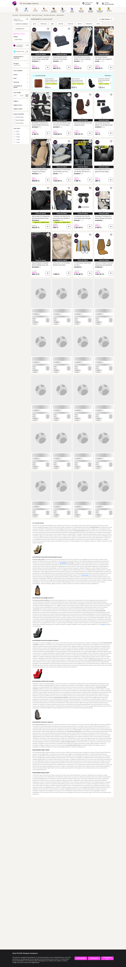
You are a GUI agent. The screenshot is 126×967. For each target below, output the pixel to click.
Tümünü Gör (108, 75)
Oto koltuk (63, 563)
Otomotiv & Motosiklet (25, 15)
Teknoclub (70, 24)
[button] (39, 52)
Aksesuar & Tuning (37, 15)
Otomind (60, 24)
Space (34, 24)
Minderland (89, 24)
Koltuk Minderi (60, 15)
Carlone (79, 24)
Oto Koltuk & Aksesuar (49, 15)
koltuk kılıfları (85, 575)
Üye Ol (106, 4)
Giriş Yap (111, 4)
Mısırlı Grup (44, 24)
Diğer (52, 24)
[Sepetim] (97, 3)
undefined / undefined (21, 24)
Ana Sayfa (15, 15)
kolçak (103, 624)
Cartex (98, 24)
